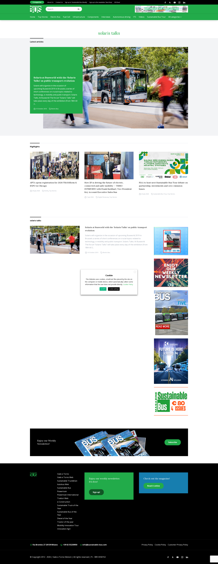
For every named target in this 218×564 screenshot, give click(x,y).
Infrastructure (79, 17)
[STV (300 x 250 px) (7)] (171, 241)
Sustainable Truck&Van (67, 481)
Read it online (153, 486)
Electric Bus (55, 17)
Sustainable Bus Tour (156, 17)
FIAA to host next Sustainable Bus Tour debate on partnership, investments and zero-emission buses (163, 185)
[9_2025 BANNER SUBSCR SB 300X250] (171, 401)
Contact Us (59, 2)
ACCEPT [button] (102, 289)
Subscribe (172, 442)
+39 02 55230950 (69, 544)
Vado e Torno (63, 474)
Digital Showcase (103, 197)
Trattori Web (62, 498)
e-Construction (63, 502)
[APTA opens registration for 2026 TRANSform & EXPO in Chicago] (54, 165)
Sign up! (96, 492)
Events (46, 191)
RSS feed (117, 2)
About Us (50, 2)
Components (93, 17)
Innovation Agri (64, 529)
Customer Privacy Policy (178, 544)
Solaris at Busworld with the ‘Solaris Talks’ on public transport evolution (55, 79)
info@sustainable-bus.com (94, 544)
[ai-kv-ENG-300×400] (171, 361)
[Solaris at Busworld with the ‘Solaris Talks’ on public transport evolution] (115, 87)
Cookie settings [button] (114, 289)
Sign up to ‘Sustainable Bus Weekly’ (76, 2)
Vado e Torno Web (65, 477)
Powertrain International (67, 495)
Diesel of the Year (64, 518)
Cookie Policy (160, 544)
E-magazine (37, 2)
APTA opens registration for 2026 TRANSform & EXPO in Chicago (53, 184)
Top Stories (43, 17)
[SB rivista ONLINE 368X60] (161, 9)
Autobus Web (63, 484)
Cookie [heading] (109, 275)
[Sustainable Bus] (36, 9)
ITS (134, 17)
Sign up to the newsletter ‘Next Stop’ (100, 2)
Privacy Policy (147, 544)
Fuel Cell (66, 17)
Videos (141, 17)
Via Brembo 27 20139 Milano (45, 544)
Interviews (105, 17)
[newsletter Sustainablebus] (171, 273)
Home (32, 17)
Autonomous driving (121, 17)
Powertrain (62, 491)
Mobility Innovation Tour (68, 525)
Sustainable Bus (64, 488)
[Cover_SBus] (171, 312)
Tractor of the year (65, 522)
